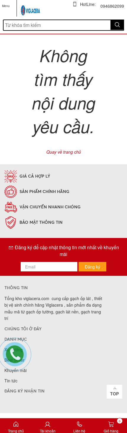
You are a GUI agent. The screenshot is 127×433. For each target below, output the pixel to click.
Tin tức (10, 381)
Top (114, 394)
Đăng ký (92, 267)
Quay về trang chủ (63, 152)
